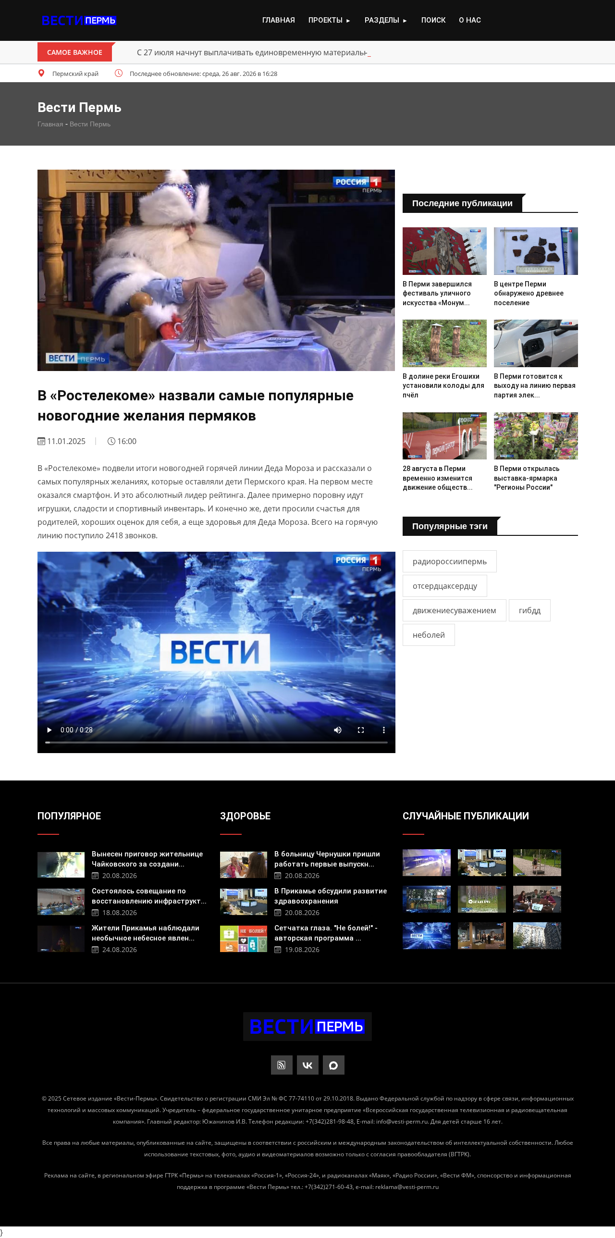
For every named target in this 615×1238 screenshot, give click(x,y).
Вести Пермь (90, 124)
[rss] (282, 1065)
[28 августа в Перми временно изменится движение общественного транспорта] (445, 435)
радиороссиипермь (450, 561)
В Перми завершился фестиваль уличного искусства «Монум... (437, 293)
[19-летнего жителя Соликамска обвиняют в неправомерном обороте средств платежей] (427, 862)
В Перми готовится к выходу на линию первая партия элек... (535, 385)
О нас (470, 20)
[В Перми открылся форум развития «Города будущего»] (537, 899)
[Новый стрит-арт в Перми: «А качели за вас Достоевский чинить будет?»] (427, 899)
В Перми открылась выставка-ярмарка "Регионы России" (527, 478)
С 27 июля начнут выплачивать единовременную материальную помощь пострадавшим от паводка (325, 52)
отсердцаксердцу (445, 586)
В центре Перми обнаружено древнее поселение (529, 293)
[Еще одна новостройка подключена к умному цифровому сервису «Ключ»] (537, 935)
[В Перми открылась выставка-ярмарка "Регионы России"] (536, 435)
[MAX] (333, 1065)
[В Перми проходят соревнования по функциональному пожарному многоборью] (537, 862)
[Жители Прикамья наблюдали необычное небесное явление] (61, 937)
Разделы (386, 20)
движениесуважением (454, 610)
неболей (429, 635)
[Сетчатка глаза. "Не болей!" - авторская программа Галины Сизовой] (243, 937)
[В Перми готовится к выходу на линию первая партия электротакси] (536, 343)
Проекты (329, 20)
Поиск (433, 20)
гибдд (530, 610)
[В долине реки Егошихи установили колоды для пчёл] (445, 343)
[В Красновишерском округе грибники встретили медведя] (482, 899)
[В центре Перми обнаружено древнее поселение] (536, 250)
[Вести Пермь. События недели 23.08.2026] (427, 935)
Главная (278, 20)
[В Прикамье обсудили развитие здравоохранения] (243, 900)
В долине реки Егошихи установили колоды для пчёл (443, 385)
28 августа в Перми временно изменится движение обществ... (438, 478)
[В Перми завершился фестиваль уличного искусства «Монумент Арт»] (445, 250)
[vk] (308, 1065)
